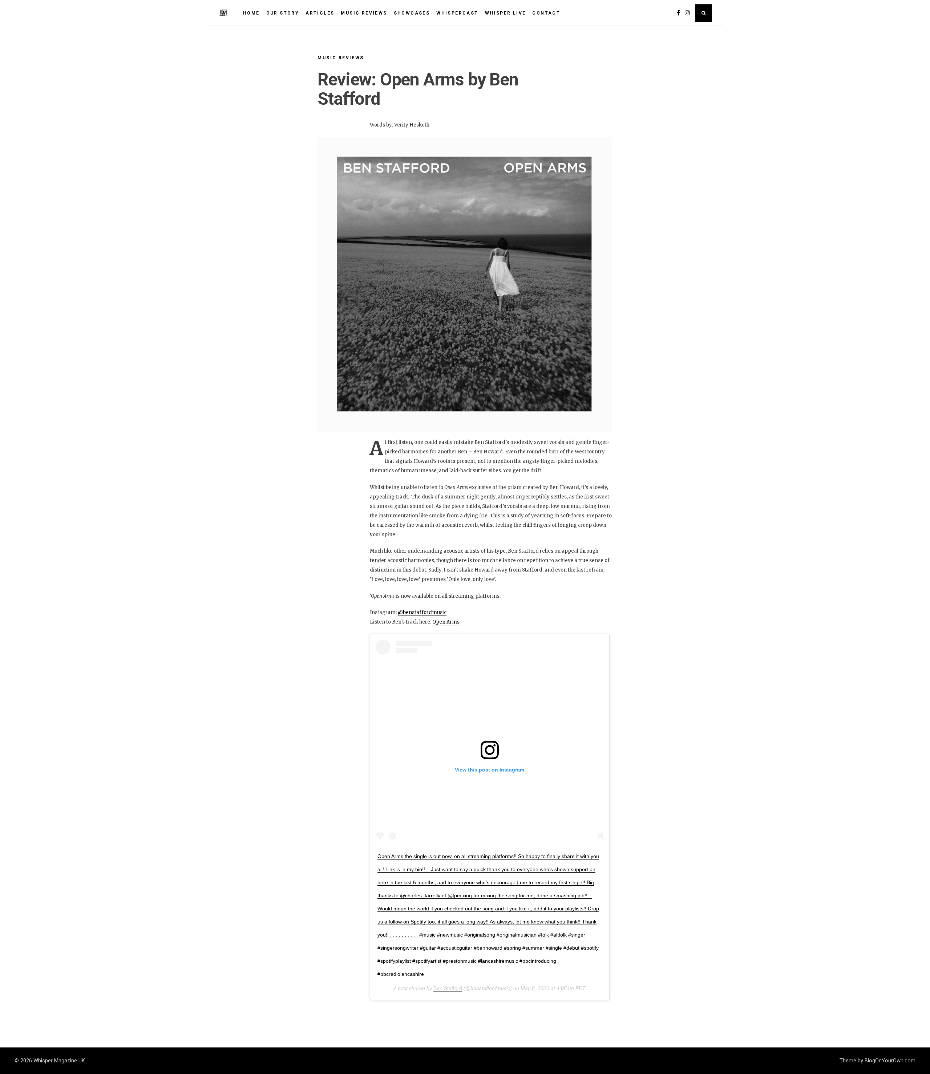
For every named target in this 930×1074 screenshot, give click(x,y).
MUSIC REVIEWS (364, 13)
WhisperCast (457, 13)
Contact (546, 13)
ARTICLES (320, 13)
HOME (251, 13)
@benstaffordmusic (422, 612)
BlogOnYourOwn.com (890, 1060)
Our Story (282, 13)
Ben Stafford (447, 988)
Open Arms (446, 622)
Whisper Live (505, 13)
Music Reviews (341, 57)
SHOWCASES (412, 13)
